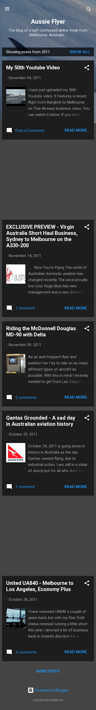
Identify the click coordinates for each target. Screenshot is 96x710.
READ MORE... (77, 130)
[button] (87, 68)
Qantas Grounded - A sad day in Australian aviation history (40, 421)
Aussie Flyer (48, 21)
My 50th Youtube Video (33, 67)
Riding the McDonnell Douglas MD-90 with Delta (41, 331)
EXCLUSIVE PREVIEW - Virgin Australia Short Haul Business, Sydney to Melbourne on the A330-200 (42, 236)
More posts (48, 671)
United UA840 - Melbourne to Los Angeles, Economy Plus (39, 586)
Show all (80, 52)
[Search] (89, 10)
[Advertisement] (48, 180)
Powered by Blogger (51, 690)
